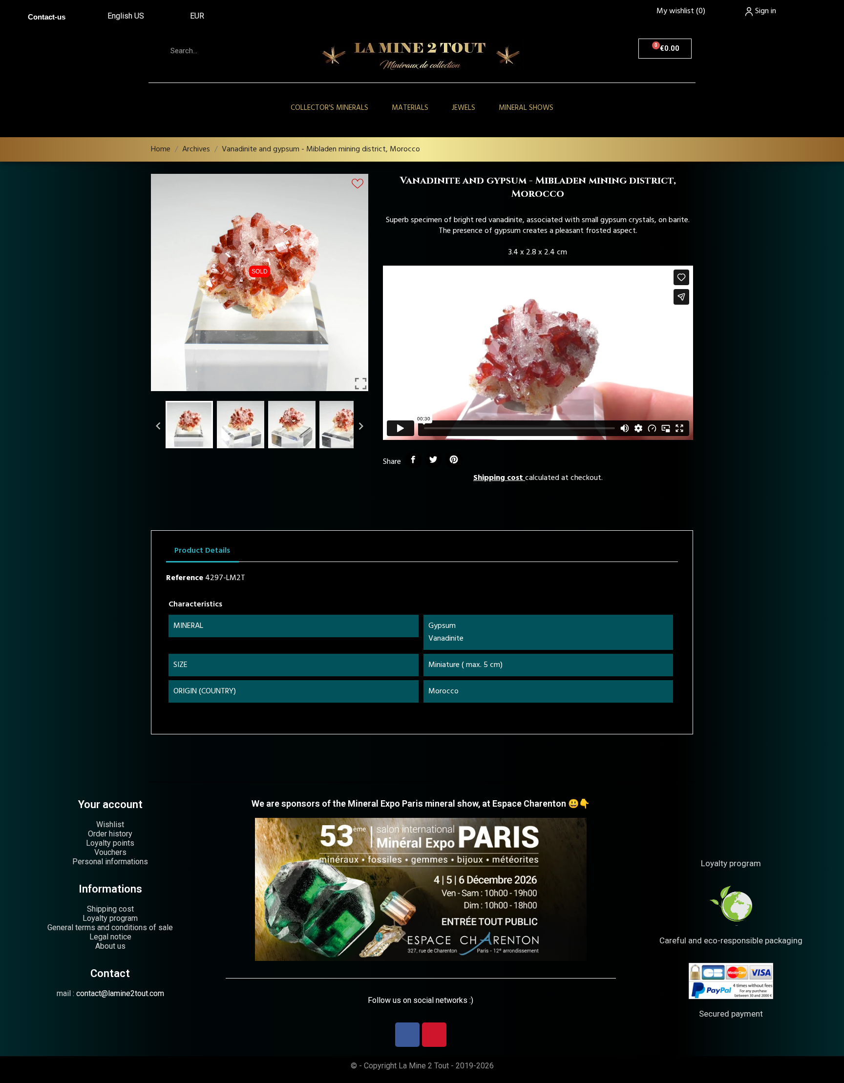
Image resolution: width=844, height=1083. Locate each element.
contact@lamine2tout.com (120, 993)
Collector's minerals (329, 108)
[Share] (413, 460)
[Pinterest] (453, 460)
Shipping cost (498, 478)
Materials (410, 108)
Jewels (463, 108)
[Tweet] (433, 460)
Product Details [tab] (202, 550)
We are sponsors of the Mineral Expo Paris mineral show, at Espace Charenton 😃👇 (421, 803)
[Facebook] (407, 1034)
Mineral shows (526, 108)
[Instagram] (434, 1034)
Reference (184, 578)
